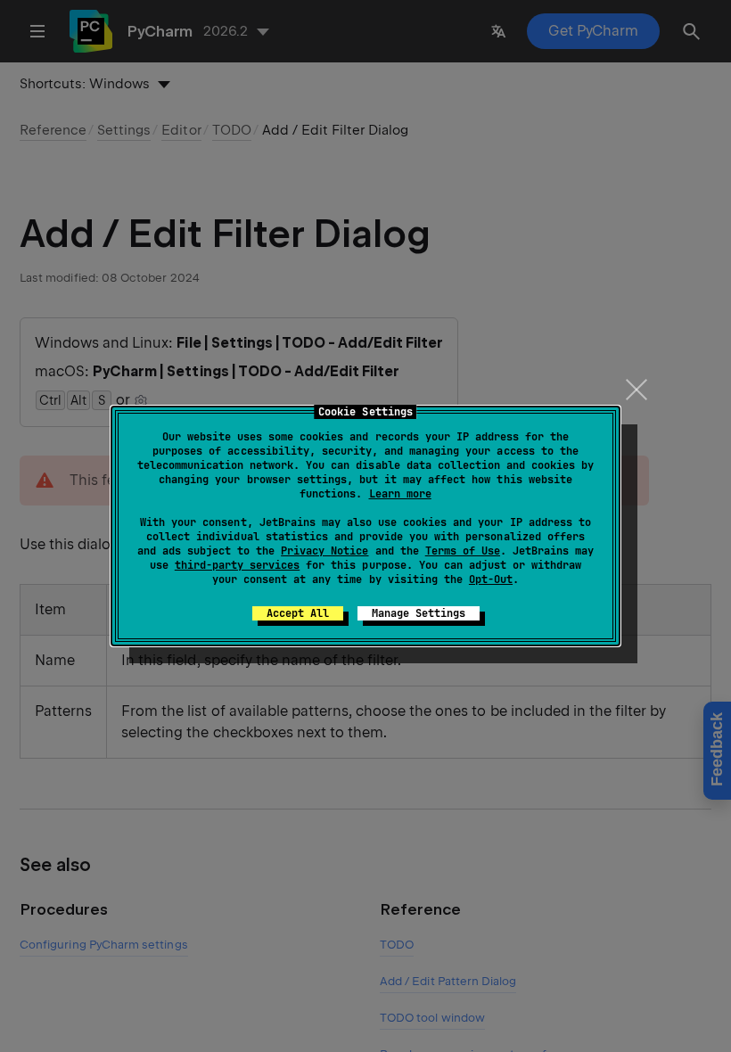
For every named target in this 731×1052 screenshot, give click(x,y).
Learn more (400, 494)
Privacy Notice (324, 551)
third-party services (237, 565)
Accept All (298, 613)
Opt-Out (491, 579)
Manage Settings (418, 613)
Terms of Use (462, 551)
